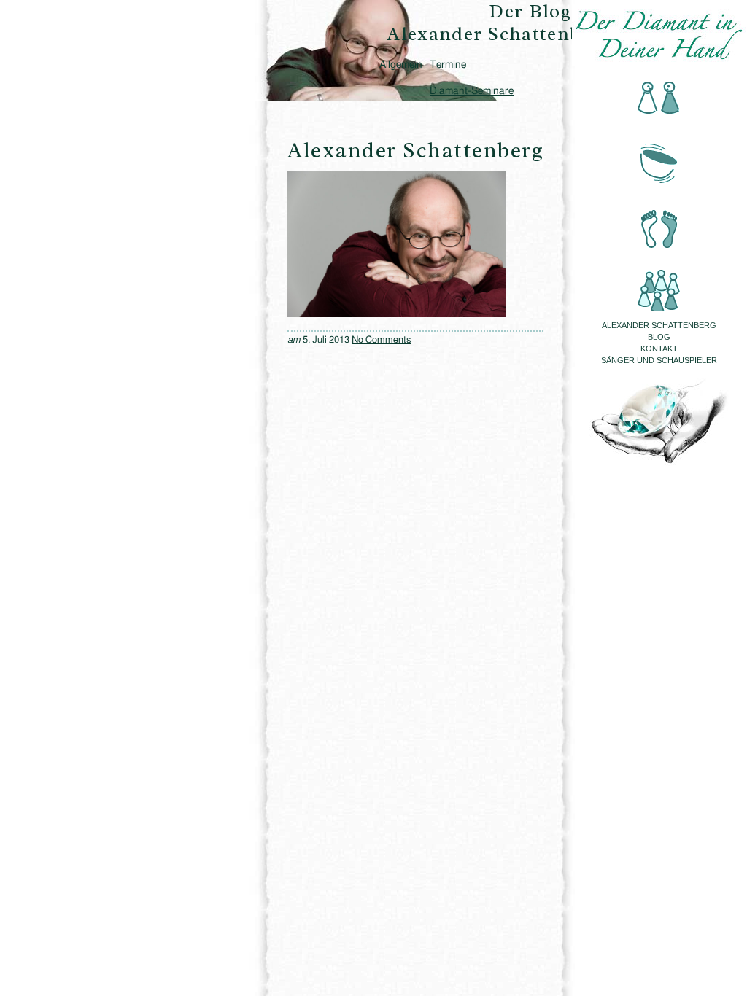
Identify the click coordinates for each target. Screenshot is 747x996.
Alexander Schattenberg (659, 325)
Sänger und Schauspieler (659, 360)
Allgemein (400, 65)
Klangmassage (659, 159)
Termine (448, 65)
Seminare (659, 280)
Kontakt (659, 348)
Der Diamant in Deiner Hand (659, 35)
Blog (659, 336)
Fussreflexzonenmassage (659, 220)
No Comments (381, 340)
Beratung (659, 99)
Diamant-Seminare (472, 91)
